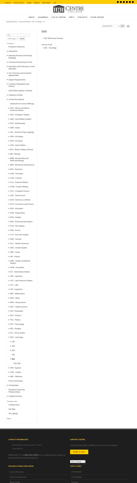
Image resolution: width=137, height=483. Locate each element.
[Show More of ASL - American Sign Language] (9, 132)
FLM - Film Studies (17, 226)
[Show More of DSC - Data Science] (9, 195)
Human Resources (17, 472)
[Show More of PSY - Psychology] (9, 324)
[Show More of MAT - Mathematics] (9, 293)
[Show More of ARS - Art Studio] (9, 140)
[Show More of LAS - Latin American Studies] (9, 280)
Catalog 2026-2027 (11, 21)
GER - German (15, 239)
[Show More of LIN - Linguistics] (9, 289)
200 (13, 346)
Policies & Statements (18, 477)
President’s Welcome (17, 47)
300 (13, 350)
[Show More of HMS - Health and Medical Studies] (9, 260)
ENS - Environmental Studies (21, 222)
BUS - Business (16, 169)
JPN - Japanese (16, 276)
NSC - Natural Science (19, 307)
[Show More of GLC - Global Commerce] (9, 243)
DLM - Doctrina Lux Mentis (20, 200)
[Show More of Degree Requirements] (7, 79)
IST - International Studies (20, 272)
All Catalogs (13, 413)
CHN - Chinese (16, 178)
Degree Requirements (17, 80)
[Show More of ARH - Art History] (9, 136)
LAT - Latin (14, 285)
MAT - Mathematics (17, 294)
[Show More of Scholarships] (7, 385)
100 (13, 342)
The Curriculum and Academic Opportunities (20, 74)
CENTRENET (76, 472)
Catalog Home (14, 405)
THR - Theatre (15, 372)
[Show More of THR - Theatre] (9, 372)
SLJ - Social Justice (17, 333)
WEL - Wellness (16, 376)
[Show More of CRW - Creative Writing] (9, 186)
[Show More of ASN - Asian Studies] (9, 145)
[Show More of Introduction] (7, 51)
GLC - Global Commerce (19, 243)
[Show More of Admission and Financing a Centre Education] (7, 66)
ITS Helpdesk (76, 477)
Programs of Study (16, 95)
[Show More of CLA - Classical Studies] (9, 182)
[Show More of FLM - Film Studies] (9, 225)
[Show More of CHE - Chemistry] (9, 173)
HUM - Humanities (17, 267)
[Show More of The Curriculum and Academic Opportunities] (7, 73)
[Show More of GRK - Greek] (9, 252)
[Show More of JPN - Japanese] (9, 276)
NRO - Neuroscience (18, 302)
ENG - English (15, 217)
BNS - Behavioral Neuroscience (22, 165)
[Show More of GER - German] (9, 239)
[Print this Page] (128, 26)
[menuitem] (7, 3)
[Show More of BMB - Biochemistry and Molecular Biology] (9, 158)
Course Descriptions (25, 21)
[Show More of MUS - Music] (9, 298)
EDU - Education (16, 208)
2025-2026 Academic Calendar (20, 91)
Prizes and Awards (16, 381)
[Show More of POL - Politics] (9, 319)
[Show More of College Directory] (7, 396)
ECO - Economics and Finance (22, 204)
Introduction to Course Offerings (22, 104)
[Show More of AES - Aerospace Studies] (9, 114)
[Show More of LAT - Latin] (9, 284)
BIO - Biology (15, 154)
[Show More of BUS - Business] (9, 169)
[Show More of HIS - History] (9, 256)
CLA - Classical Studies (19, 182)
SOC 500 (16, 363)
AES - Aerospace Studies (19, 115)
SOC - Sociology (37, 21)
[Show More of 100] (10, 341)
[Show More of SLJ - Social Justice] (9, 332)
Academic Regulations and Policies (19, 85)
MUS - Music (15, 298)
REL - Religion (15, 329)
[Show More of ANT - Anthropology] (9, 123)
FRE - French (15, 230)
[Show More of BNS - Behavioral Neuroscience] (9, 164)
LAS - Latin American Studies (21, 281)
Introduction (13, 51)
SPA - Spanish (15, 368)
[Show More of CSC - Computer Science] (9, 191)
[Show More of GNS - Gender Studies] (9, 247)
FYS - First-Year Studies (19, 235)
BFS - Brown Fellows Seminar (21, 149)
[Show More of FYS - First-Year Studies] (9, 234)
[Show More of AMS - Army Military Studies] (9, 119)
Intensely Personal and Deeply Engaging (20, 57)
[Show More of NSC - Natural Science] (9, 306)
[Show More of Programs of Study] (7, 95)
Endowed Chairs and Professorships (17, 391)
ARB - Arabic (15, 128)
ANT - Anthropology (17, 123)
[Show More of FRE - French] (9, 230)
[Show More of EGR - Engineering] (9, 212)
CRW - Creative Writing (19, 187)
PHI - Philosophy (16, 311)
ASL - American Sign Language (22, 132)
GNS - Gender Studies (18, 248)
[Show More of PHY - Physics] (9, 315)
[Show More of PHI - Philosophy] (9, 311)
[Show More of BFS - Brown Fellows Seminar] (9, 149)
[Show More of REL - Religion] (9, 328)
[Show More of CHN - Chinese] (9, 178)
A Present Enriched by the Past (20, 62)
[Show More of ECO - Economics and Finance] (9, 204)
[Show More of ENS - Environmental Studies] (9, 221)
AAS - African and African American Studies (19, 109)
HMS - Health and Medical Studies (20, 262)
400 (13, 355)
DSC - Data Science (18, 195)
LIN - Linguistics (16, 289)
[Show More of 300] (10, 350)
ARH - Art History (16, 136)
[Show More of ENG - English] (9, 217)
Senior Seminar (53, 38)
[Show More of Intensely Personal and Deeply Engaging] (7, 55)
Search (22, 38)
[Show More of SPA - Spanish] (9, 367)
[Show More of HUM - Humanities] (9, 267)
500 (13, 359)
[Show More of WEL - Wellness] (9, 376)
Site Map (12, 409)
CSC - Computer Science (19, 191)
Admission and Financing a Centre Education (22, 68)
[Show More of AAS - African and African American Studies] (9, 108)
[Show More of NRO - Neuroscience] (9, 302)
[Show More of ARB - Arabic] (9, 127)
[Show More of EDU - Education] (9, 208)
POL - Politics (15, 320)
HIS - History (15, 256)
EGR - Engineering (17, 213)
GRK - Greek (15, 252)
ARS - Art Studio (16, 141)
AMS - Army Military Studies (20, 119)
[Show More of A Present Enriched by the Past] (7, 62)
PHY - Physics (15, 315)
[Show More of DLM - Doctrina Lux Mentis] (9, 199)
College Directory (15, 396)
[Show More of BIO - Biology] (9, 153)
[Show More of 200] (10, 346)
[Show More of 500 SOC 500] (10, 359)
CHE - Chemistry (16, 174)
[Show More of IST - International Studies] (9, 271)
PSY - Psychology (17, 324)
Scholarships (14, 385)
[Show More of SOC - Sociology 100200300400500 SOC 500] (9, 337)
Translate (83, 464)
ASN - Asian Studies (18, 145)
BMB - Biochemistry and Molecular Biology (19, 159)
